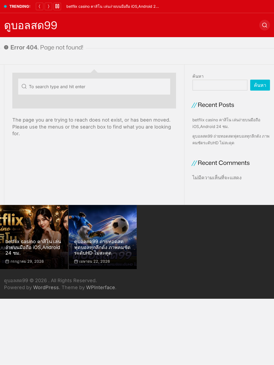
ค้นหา (198, 76)
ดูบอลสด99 (30, 25)
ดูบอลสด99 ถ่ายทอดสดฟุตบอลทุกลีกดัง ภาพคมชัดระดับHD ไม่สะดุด (102, 247)
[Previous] (39, 6)
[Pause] (57, 6)
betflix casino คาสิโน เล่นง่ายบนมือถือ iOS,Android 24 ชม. (115, 6)
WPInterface (100, 287)
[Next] (48, 6)
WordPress (46, 287)
